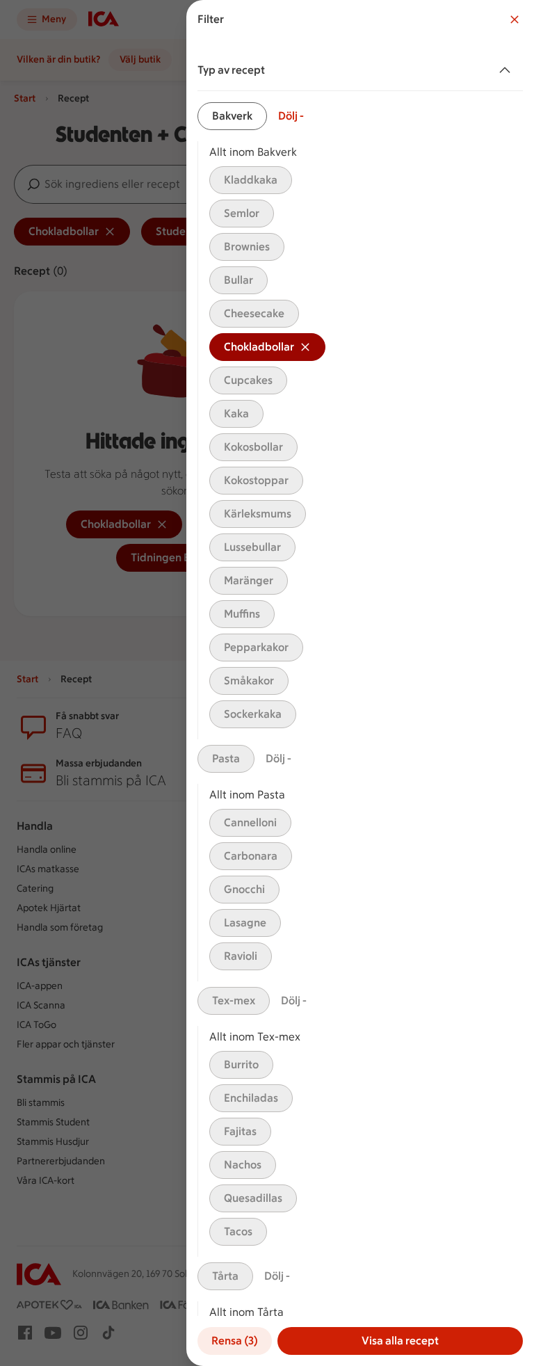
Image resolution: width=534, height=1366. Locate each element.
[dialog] (360, 683)
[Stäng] (514, 19)
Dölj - (291, 115)
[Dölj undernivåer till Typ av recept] (507, 70)
